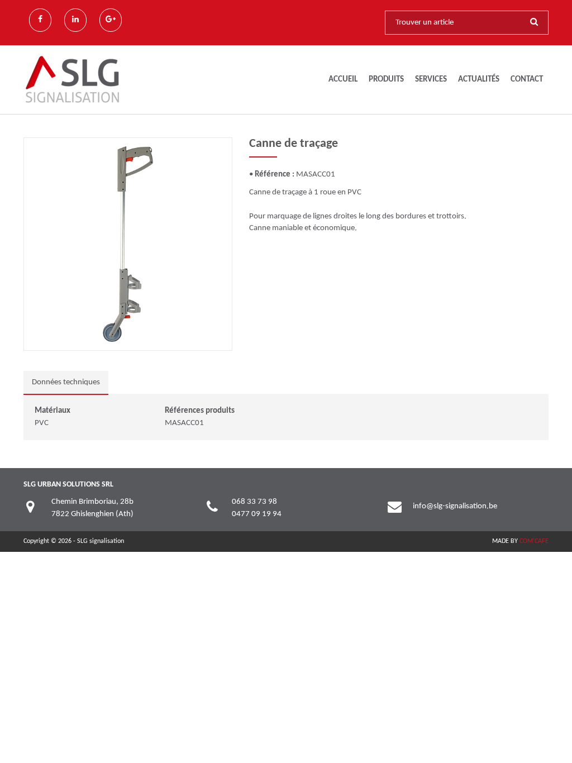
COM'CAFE (534, 541)
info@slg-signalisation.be (455, 506)
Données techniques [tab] (66, 382)
